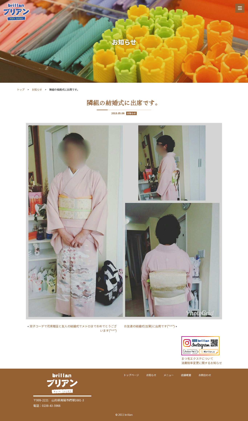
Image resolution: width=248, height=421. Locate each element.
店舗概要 (186, 375)
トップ (21, 89)
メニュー (169, 375)
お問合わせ (204, 375)
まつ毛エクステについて (197, 358)
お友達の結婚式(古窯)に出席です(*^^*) (149, 326)
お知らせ (37, 89)
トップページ (131, 375)
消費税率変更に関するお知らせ (201, 363)
